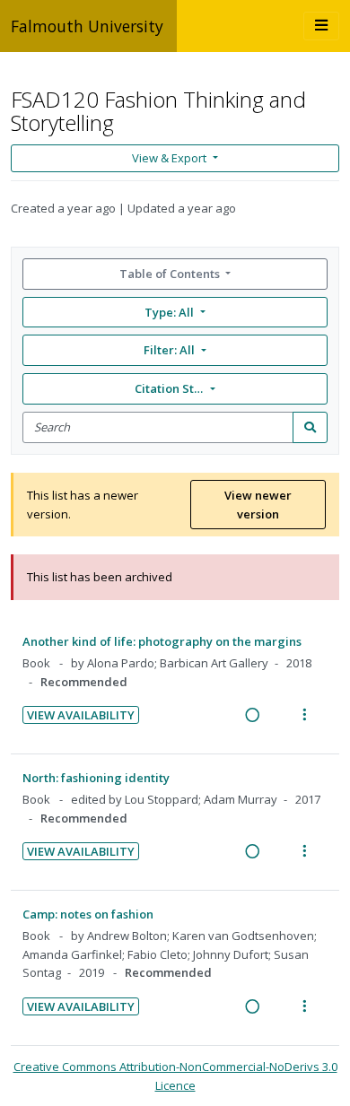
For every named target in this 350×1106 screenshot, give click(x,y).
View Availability (81, 715)
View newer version (258, 504)
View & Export (169, 158)
